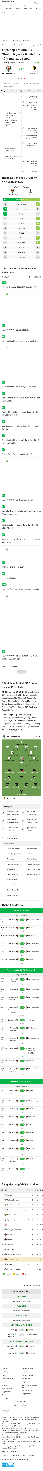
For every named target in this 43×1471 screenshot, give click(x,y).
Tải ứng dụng (21, 1401)
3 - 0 (21, 1334)
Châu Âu (38, 8)
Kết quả (23, 45)
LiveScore (5, 45)
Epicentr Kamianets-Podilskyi (12, 1010)
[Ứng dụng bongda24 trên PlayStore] (17, 1405)
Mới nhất (3, 5)
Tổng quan (5, 91)
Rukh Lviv (12, 919)
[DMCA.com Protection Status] (8, 1466)
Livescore (5, 1398)
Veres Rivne (32, 1117)
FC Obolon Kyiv (33, 919)
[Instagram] (25, 1451)
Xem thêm (21, 1359)
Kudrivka (13, 989)
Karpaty (31, 1132)
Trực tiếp (5, 1382)
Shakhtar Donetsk (13, 1039)
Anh (25, 8)
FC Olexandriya (33, 1101)
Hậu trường (5, 1395)
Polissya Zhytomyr (12, 1070)
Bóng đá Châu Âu (27, 1375)
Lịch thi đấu (15, 45)
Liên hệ (5, 1455)
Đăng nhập (37, 3)
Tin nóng (9, 8)
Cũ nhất (38, 277)
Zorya (30, 1124)
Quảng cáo (16, 1455)
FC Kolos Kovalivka (12, 980)
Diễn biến (14, 91)
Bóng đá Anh (26, 1372)
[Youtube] (30, 1451)
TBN (30, 8)
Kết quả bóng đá (27, 1390)
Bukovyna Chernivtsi (12, 999)
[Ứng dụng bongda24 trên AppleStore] (25, 1405)
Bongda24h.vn (23, 1459)
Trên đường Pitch (7, 1378)
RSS (3, 1451)
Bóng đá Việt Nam (28, 1368)
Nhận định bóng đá (8, 1388)
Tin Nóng (5, 1372)
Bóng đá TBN (26, 1378)
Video (3, 1375)
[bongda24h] (2, 8)
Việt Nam (18, 8)
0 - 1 (21, 1353)
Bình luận (5, 1385)
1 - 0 (21, 1346)
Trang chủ (5, 1368)
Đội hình (23, 91)
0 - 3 (21, 1329)
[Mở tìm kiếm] (38, 6)
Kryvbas (13, 1140)
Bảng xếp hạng (33, 45)
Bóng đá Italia (26, 1382)
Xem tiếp (21, 672)
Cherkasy (31, 1020)
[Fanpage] (21, 1451)
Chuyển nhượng (7, 1392)
